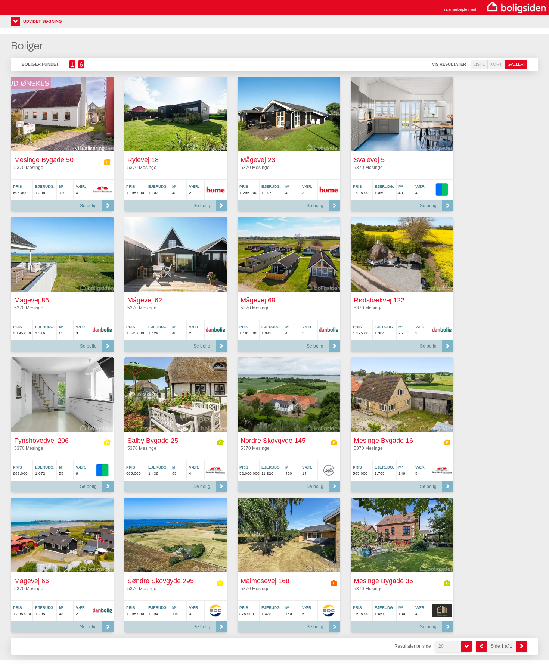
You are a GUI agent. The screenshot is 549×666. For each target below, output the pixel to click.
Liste (479, 64)
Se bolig (88, 205)
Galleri (516, 64)
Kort (496, 64)
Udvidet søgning (42, 21)
